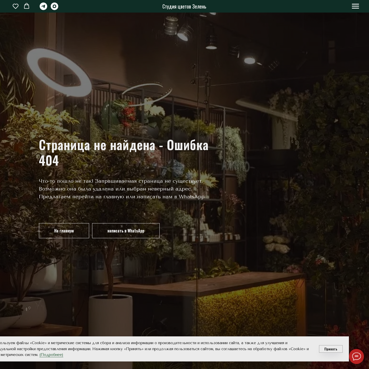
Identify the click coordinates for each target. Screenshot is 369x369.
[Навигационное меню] (355, 6)
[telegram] (43, 9)
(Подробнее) (51, 354)
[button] (16, 6)
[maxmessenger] (54, 9)
